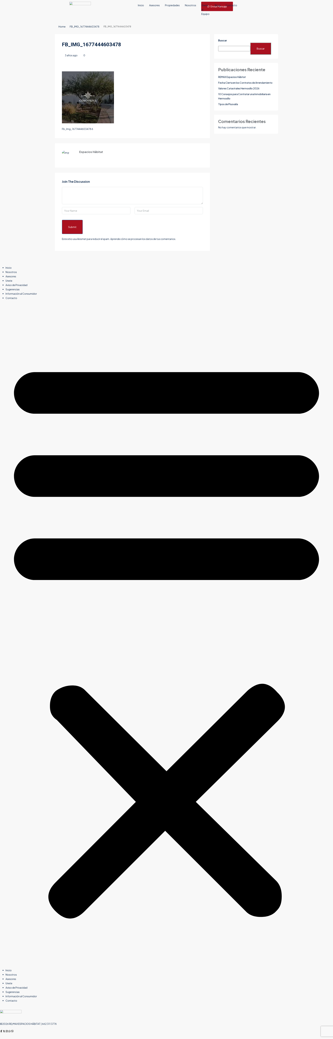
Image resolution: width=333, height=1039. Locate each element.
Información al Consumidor (21, 293)
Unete (9, 280)
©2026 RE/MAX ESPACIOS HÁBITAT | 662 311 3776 (28, 1023)
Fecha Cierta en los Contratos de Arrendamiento (245, 82)
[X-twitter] (4, 1031)
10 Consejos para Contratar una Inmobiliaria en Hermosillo (244, 96)
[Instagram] (7, 1031)
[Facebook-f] (1, 1031)
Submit (72, 226)
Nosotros (190, 5)
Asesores (154, 5)
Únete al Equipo (205, 9)
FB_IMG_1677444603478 (84, 26)
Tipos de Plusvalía (228, 104)
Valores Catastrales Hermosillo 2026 (238, 88)
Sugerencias (13, 289)
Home (62, 26)
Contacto (231, 5)
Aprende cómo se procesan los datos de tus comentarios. (143, 238)
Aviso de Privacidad (16, 285)
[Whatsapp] (9, 1031)
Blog (217, 5)
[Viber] (12, 1031)
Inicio (141, 5)
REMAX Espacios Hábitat (232, 76)
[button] (166, 635)
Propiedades (172, 5)
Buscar (222, 40)
